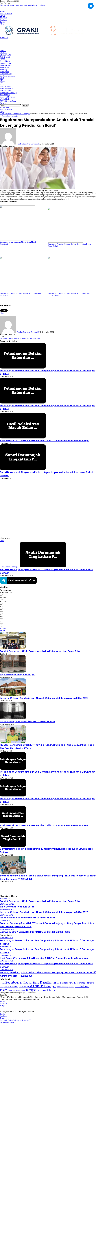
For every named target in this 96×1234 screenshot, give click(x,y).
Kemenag (3, 70)
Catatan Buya (31, 982)
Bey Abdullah (13, 982)
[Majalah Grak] (44, 35)
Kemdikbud (4, 67)
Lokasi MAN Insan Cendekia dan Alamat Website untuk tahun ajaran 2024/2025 (44, 698)
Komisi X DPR (5, 63)
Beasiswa (3, 103)
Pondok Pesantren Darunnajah (28, 144)
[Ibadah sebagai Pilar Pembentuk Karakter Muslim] (13, 719)
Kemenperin (4, 72)
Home (3, 51)
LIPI (1, 80)
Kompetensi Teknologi (8, 93)
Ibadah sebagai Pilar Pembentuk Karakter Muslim (27, 721)
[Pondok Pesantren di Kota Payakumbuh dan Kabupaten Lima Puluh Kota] (13, 648)
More (3, 59)
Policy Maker (5, 61)
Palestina (71, 987)
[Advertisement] (42, 44)
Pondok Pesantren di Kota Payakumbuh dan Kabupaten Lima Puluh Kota (40, 651)
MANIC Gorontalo (78, 983)
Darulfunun (48, 982)
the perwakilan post (47, 990)
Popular (3, 628)
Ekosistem (5, 55)
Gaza (57, 983)
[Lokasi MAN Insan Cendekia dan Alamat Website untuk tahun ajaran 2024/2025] (13, 695)
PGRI (2, 84)
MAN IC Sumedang (62, 987)
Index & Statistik (6, 86)
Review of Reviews (7, 97)
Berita (3, 53)
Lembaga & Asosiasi (7, 76)
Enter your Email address (9, 993)
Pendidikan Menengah (21, 114)
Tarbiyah (31, 990)
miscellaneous (5, 95)
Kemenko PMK (6, 65)
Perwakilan (11, 990)
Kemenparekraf (5, 74)
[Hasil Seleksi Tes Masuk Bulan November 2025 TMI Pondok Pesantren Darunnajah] (23, 438)
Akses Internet (5, 91)
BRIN (2, 78)
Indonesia (64, 983)
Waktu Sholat (5, 99)
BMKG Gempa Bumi (8, 101)
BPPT (2, 82)
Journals (5, 57)
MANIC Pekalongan (42, 986)
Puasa (23, 990)
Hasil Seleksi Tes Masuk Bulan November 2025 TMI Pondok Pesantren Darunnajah (44, 440)
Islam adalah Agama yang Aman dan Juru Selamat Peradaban (22, 5)
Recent (2, 630)
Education (9, 114)
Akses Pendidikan (6, 88)
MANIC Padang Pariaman (16, 986)
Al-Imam (2, 983)
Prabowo (18, 990)
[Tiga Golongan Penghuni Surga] (13, 672)
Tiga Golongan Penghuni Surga (17, 674)
